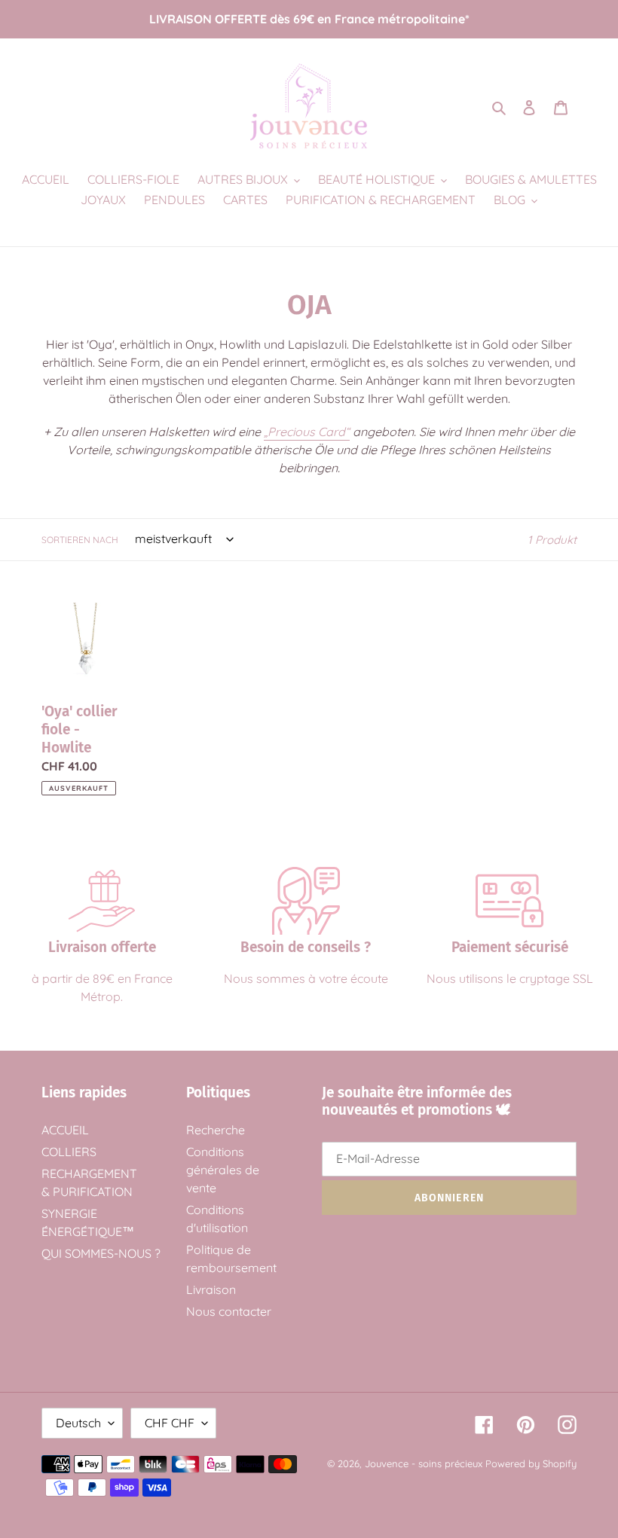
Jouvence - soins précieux (423, 1463)
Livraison (211, 1289)
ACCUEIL (65, 1129)
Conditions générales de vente (222, 1169)
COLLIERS (68, 1151)
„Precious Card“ (307, 431)
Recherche (215, 1129)
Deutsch (78, 1422)
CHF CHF (169, 1422)
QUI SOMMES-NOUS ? (101, 1253)
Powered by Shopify (531, 1463)
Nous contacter (228, 1311)
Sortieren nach (79, 539)
